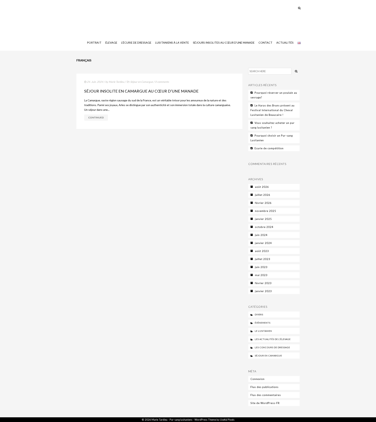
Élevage (111, 42)
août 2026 (262, 186)
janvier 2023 (263, 291)
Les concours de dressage (272, 347)
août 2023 (262, 251)
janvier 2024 (263, 243)
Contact (265, 42)
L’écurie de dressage (136, 42)
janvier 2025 (263, 218)
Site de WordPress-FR (265, 403)
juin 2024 (261, 235)
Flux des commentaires (265, 395)
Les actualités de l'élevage (273, 339)
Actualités (285, 42)
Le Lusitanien (263, 331)
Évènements (262, 322)
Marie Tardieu (116, 81)
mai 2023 (261, 275)
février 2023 (263, 283)
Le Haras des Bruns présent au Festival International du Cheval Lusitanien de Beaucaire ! (272, 110)
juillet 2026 (262, 194)
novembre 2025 (265, 210)
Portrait (94, 42)
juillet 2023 (262, 259)
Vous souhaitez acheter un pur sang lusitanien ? (272, 125)
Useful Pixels (227, 419)
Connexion (257, 379)
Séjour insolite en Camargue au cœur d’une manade (141, 91)
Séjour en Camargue (141, 81)
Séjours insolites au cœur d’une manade (224, 42)
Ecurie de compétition (269, 148)
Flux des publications (264, 387)
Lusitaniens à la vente (172, 42)
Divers (259, 314)
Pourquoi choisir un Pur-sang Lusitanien (271, 138)
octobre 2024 (264, 227)
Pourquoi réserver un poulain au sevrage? (273, 95)
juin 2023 (261, 267)
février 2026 (263, 202)
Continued (96, 117)
